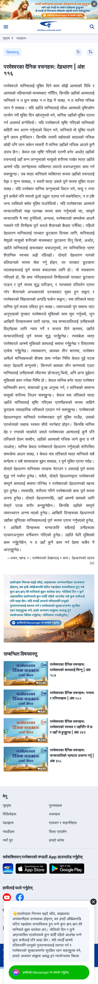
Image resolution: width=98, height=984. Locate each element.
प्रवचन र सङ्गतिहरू (63, 822)
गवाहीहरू (9, 831)
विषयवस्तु (12, 52)
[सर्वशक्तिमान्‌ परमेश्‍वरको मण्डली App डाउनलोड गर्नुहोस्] (8, 868)
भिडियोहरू (9, 814)
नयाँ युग (8, 840)
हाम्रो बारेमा (56, 840)
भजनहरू (54, 814)
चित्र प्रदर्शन (58, 831)
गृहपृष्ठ (6, 38)
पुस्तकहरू (55, 805)
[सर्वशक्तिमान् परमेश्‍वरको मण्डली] (49, 27)
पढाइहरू (21, 38)
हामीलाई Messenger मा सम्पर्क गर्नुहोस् (46, 972)
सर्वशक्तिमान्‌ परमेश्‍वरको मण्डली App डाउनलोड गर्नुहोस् (43, 856)
